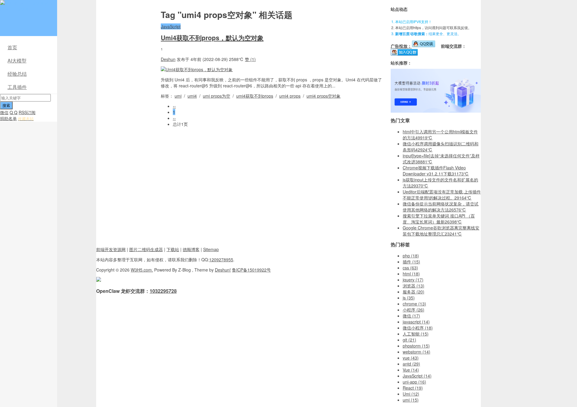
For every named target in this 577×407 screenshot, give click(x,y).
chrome (414, 304)
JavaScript (171, 26)
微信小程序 (418, 328)
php (411, 256)
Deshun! (223, 270)
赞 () (250, 59)
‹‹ (174, 106)
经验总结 (17, 73)
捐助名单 (8, 118)
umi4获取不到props (254, 96)
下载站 (172, 249)
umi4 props (290, 96)
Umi (411, 394)
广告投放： (401, 46)
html (411, 274)
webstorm (416, 352)
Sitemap (211, 249)
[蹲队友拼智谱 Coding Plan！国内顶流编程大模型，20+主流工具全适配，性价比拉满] (436, 111)
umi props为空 (216, 96)
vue (411, 358)
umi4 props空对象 (323, 96)
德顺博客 (191, 249)
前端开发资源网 (111, 249)
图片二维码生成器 (146, 249)
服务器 (413, 292)
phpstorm (416, 346)
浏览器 (413, 286)
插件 (411, 262)
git (409, 340)
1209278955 (221, 260)
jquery (413, 280)
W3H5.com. (142, 270)
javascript (416, 322)
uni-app (414, 382)
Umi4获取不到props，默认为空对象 (212, 37)
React (413, 388)
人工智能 (416, 334)
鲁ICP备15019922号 (251, 270)
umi (178, 96)
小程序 (413, 310)
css (410, 268)
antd (411, 364)
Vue (411, 370)
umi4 (192, 96)
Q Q (13, 112)
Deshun (168, 59)
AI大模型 (17, 60)
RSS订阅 (27, 112)
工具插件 (17, 87)
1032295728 (163, 290)
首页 (12, 47)
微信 (4, 112)
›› (174, 118)
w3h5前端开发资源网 (27, 6)
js (409, 298)
